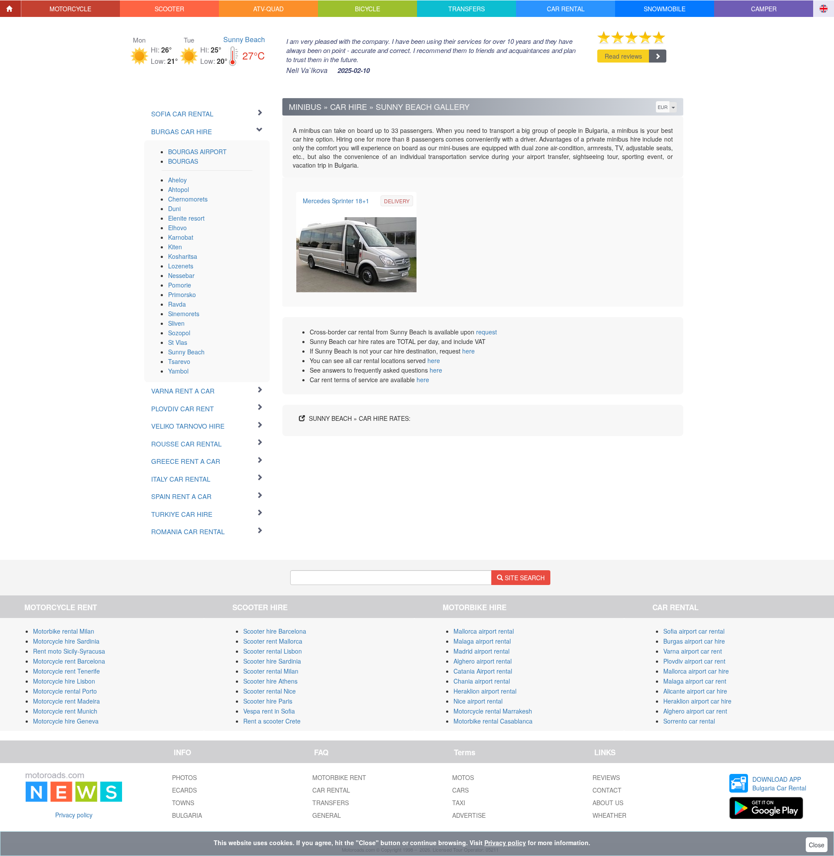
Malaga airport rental (482, 641)
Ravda (177, 304)
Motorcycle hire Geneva (66, 721)
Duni (174, 208)
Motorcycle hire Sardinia (66, 641)
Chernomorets (188, 199)
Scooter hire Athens (270, 681)
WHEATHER (609, 815)
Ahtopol (178, 189)
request (486, 331)
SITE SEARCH (524, 577)
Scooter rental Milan (270, 671)
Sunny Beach (244, 39)
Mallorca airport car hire (696, 671)
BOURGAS (183, 161)
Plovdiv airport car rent (694, 661)
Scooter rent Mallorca (272, 641)
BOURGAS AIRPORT (197, 151)
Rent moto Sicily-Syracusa (69, 651)
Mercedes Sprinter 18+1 (336, 200)
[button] (70, 8)
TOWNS (183, 802)
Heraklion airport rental (484, 691)
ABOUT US (607, 802)
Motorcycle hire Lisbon (64, 681)
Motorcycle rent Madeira (66, 701)
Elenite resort (186, 218)
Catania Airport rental (482, 671)
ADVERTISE (469, 815)
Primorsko (182, 294)
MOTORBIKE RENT (339, 777)
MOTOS (463, 777)
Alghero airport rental (482, 661)
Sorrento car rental (689, 721)
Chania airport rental (481, 681)
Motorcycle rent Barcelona (69, 661)
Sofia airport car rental (694, 631)
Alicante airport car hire (695, 691)
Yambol (178, 371)
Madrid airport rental (481, 651)
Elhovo (177, 227)
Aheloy (177, 179)
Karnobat (180, 237)
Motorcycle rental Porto (65, 691)
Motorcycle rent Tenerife (66, 671)
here (468, 351)
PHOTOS (184, 777)
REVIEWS (606, 777)
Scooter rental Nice (269, 691)
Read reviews (623, 56)
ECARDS (184, 790)
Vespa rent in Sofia (269, 711)
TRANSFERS (330, 802)
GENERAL (326, 815)
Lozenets (180, 265)
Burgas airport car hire (694, 641)
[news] (74, 785)
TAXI (458, 802)
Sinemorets (183, 313)
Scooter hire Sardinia (272, 661)
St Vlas (177, 342)
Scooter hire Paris (267, 701)
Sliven (176, 323)
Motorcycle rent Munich (65, 711)
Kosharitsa (182, 256)
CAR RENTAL (331, 790)
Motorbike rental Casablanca (493, 721)
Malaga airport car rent (694, 681)
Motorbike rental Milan (63, 631)
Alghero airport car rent (695, 711)
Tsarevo (179, 361)
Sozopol (179, 332)
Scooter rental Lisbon (272, 651)
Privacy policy (74, 814)
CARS (460, 790)
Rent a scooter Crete (272, 721)
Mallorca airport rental (483, 631)
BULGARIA (187, 815)
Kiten (175, 246)
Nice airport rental (478, 701)
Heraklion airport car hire (697, 701)
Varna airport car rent (692, 651)
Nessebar (181, 275)
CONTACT (607, 790)
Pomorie (179, 285)
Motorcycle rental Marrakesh (492, 711)
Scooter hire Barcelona (274, 631)
